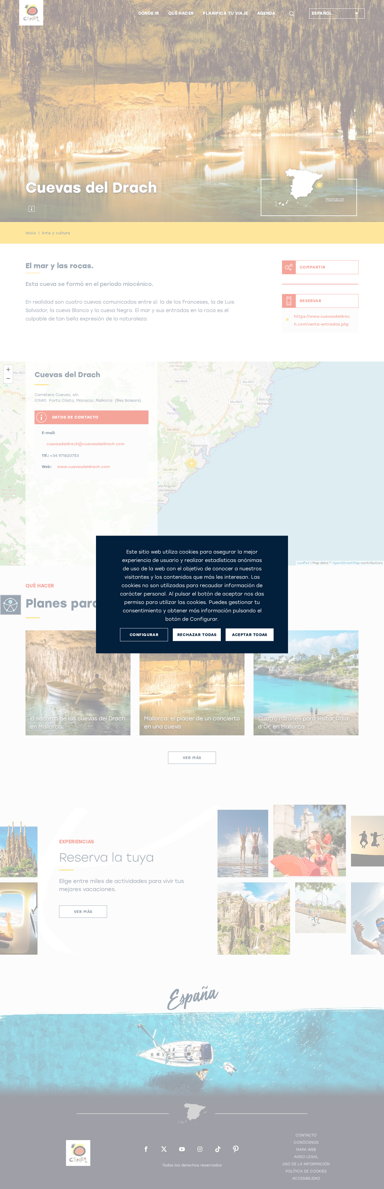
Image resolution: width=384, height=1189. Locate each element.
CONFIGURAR (144, 634)
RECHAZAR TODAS (196, 634)
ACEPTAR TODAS (249, 634)
